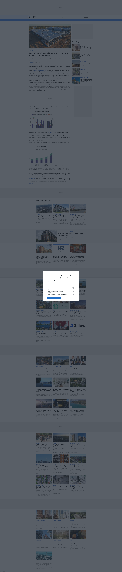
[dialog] (61, 286)
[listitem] (61, 285)
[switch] (73, 288)
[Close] (77, 273)
